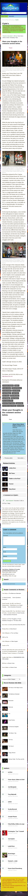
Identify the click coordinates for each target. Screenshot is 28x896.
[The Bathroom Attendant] (5, 696)
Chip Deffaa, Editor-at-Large (16, 824)
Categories (5, 679)
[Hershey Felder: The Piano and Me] (5, 761)
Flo (7, 637)
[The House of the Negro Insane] (5, 690)
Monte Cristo (11, 663)
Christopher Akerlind (8, 385)
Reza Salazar (15, 398)
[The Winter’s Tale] (5, 735)
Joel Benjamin (12, 787)
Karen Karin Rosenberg (15, 868)
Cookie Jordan (6, 388)
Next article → (21, 458)
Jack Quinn (11, 838)
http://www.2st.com (7, 376)
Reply (9, 503)
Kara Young (6, 395)
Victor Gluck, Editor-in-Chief (16, 779)
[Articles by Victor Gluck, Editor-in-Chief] (4, 782)
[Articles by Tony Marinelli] (4, 797)
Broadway (12, 37)
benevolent (11, 16)
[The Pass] (5, 742)
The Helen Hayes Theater (9, 405)
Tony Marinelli (12, 794)
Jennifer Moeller (7, 390)
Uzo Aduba (20, 405)
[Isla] (5, 716)
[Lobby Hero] (5, 470)
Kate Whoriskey (15, 395)
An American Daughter (13, 726)
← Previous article (7, 458)
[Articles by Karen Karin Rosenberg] (4, 871)
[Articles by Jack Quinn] (4, 842)
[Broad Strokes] (5, 722)
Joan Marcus (16, 390)
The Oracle (20, 653)
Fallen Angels (14, 641)
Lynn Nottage (6, 398)
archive (10, 772)
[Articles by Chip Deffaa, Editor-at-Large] (4, 827)
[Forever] (5, 485)
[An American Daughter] (5, 729)
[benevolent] (5, 703)
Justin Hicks (15, 393)
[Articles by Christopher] (4, 834)
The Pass (10, 739)
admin (10, 801)
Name (4, 547)
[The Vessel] (5, 748)
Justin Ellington (6, 393)
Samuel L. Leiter (13, 861)
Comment (5, 535)
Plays (7, 19)
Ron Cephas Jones (7, 400)
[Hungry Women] (5, 755)
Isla (9, 713)
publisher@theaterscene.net (9, 570)
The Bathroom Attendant (15, 593)
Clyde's (17, 385)
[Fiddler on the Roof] (5, 480)
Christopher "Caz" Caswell (16, 831)
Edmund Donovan (16, 388)
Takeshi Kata (19, 403)
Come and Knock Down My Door (17, 624)
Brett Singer (11, 853)
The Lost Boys (14, 633)
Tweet (10, 48)
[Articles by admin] (4, 805)
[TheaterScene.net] (14, 7)
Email (4, 551)
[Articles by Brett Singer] (4, 856)
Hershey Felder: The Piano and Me (16, 759)
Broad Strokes (11, 720)
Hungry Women (11, 752)
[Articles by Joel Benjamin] (4, 790)
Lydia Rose (11, 846)
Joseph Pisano (12, 816)
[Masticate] (5, 709)
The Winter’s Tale (12, 733)
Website (5, 556)
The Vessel (11, 746)
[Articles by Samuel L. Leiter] (4, 864)
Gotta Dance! (13, 628)
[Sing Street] (5, 491)
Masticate (10, 707)
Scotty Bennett (12, 809)
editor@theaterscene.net (8, 574)
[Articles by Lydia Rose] (4, 849)
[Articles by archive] (4, 775)
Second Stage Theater (8, 403)
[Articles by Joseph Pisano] (4, 819)
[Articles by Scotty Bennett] (4, 812)
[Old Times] (5, 475)
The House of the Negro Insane (15, 687)
